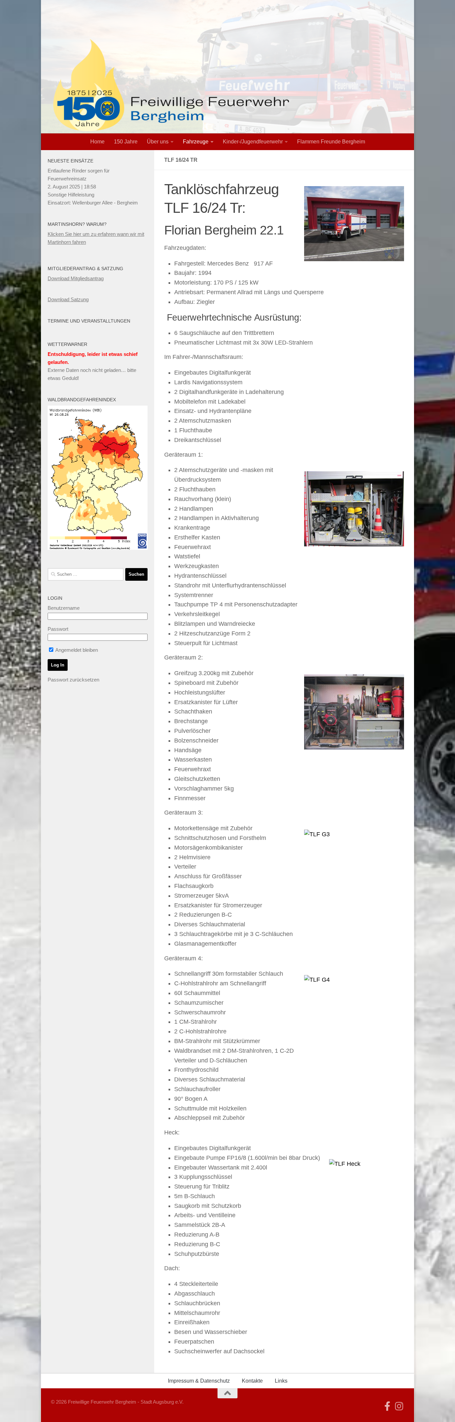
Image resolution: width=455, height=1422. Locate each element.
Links (281, 1381)
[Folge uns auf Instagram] (399, 1406)
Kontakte (252, 1381)
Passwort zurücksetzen (73, 679)
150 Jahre (126, 141)
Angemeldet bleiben (76, 650)
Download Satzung (68, 299)
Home (97, 141)
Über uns (158, 141)
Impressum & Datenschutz (199, 1381)
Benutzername (64, 608)
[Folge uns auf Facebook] (387, 1406)
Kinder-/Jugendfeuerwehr (253, 141)
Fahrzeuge (196, 141)
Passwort (58, 629)
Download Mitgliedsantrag (76, 278)
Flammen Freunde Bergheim (331, 141)
